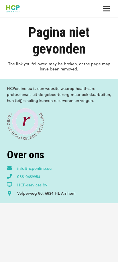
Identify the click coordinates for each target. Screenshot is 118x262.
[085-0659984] (12, 176)
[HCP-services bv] (12, 185)
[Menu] (106, 8)
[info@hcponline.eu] (12, 168)
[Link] (13, 8)
